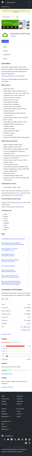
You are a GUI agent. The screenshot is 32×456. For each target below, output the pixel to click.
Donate (19, 414)
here (22, 207)
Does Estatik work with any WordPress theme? (7, 255)
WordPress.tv (5, 416)
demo (5, 79)
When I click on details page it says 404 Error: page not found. (10, 276)
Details (5, 47)
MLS (29, 326)
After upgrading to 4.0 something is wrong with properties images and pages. (12, 243)
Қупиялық (4, 404)
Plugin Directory (5, 6)
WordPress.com (6, 421)
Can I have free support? (8, 266)
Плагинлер (20, 401)
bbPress (4, 426)
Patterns (19, 404)
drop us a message (20, 193)
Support (5, 58)
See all (29, 359)
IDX (21, 326)
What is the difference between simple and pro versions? (10, 260)
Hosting (3, 401)
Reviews (5, 51)
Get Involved (20, 408)
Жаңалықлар (5, 398)
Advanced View (5, 334)
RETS (29, 329)
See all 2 (28, 323)
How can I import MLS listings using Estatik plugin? (8, 270)
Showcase (19, 396)
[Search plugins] (17, 16)
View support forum (6, 373)
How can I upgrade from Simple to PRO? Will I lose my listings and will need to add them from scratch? (11, 283)
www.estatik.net (8, 76)
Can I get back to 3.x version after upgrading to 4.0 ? (9, 249)
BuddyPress (5, 429)
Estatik (14, 36)
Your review (4, 359)
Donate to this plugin (7, 387)
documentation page (16, 202)
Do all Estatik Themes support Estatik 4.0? (13, 238)
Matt (3, 424)
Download (5, 41)
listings (25, 326)
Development (6, 54)
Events (19, 411)
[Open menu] (29, 2)
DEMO (19, 187)
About (3, 396)
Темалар (19, 398)
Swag (19, 416)
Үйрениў (3, 408)
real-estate (24, 329)
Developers (4, 414)
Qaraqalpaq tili (9, 436)
